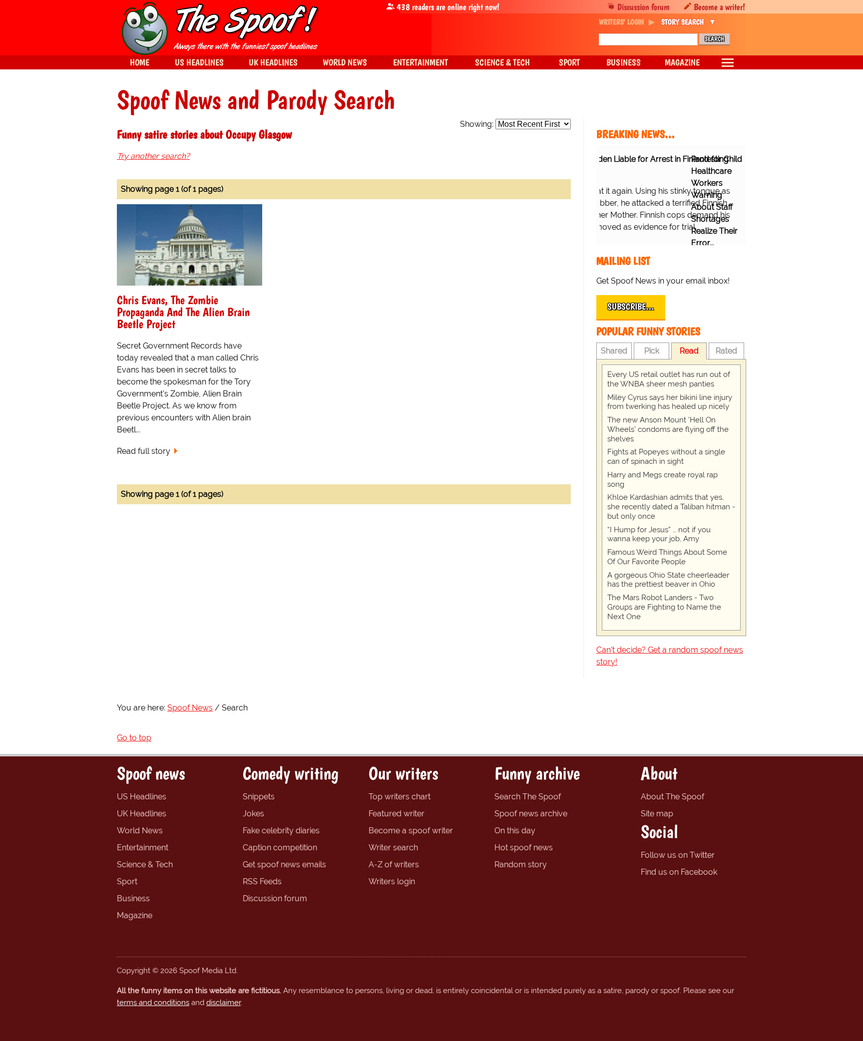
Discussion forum (643, 6)
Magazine (134, 915)
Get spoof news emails (284, 864)
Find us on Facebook (679, 872)
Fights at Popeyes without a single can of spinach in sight (666, 456)
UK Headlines (141, 813)
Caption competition (280, 847)
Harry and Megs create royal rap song (662, 479)
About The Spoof (672, 796)
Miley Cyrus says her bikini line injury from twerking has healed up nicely (669, 402)
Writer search (393, 847)
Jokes (253, 813)
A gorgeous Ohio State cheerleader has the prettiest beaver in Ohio (668, 580)
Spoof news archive (530, 813)
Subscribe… (630, 306)
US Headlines (141, 796)
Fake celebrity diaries (281, 830)
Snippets (259, 796)
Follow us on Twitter (678, 855)
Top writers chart (400, 796)
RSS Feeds (262, 881)
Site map (657, 813)
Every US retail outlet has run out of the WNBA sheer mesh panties (668, 379)
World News (140, 830)
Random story (520, 864)
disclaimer (223, 1002)
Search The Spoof (527, 796)
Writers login (392, 881)
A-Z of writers (394, 864)
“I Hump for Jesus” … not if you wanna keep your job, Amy (659, 534)
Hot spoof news (523, 847)
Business (133, 898)
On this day (514, 830)
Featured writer (397, 813)
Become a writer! (719, 6)
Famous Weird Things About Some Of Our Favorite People (667, 557)
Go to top (134, 737)
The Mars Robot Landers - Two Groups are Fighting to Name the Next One (664, 607)
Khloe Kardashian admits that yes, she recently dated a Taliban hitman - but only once (671, 507)
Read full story (143, 451)
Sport (127, 881)
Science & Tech (145, 864)
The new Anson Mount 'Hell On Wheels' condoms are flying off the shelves (668, 429)
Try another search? (153, 156)
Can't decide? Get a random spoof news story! (669, 656)
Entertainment (142, 847)
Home (139, 62)
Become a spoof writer (411, 830)
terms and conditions (153, 1002)
